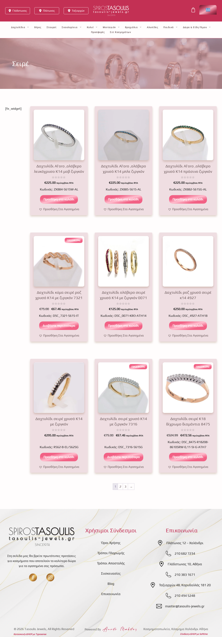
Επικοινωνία (111, 594)
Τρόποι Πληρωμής (111, 553)
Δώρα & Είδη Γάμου (195, 27)
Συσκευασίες (111, 573)
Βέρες (37, 27)
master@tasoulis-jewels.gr (184, 606)
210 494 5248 (185, 595)
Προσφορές (98, 32)
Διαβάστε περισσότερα (59, 325)
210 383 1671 (185, 575)
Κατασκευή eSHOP (23, 634)
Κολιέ (90, 27)
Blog (111, 584)
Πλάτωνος (49, 10)
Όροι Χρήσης (111, 543)
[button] (59, 209)
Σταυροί (52, 27)
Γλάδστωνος (19, 10)
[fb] (33, 577)
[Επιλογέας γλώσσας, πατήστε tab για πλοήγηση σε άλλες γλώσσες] (208, 10)
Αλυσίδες (152, 27)
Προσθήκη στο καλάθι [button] (59, 199)
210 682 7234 (185, 553)
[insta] (50, 577)
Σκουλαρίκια (70, 27)
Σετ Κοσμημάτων (120, 32)
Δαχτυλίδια (18, 27)
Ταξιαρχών (78, 10)
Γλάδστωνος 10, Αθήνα (185, 564)
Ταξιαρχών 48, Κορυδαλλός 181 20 (185, 585)
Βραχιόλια (131, 27)
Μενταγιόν (109, 27)
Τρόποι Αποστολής (111, 563)
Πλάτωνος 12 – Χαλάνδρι (184, 543)
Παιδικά (168, 27)
